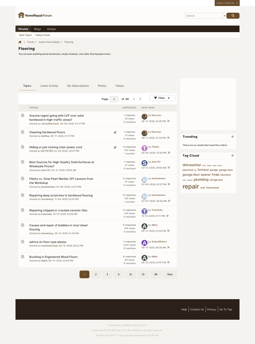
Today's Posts (42, 35)
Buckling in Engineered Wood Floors (53, 257)
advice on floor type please (47, 242)
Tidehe (155, 146)
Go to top (226, 309)
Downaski (46, 214)
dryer (220, 165)
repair (191, 186)
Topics (27, 85)
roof (202, 187)
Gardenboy (47, 199)
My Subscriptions (78, 85)
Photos (102, 85)
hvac (216, 174)
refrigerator (216, 179)
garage (214, 169)
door (204, 165)
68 (156, 274)
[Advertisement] (127, 65)
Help (184, 309)
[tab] (27, 85)
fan (195, 170)
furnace (203, 170)
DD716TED (47, 150)
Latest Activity (49, 85)
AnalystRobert (159, 241)
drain (215, 165)
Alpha (155, 224)
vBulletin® (127, 325)
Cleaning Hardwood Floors (47, 132)
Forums (23, 28)
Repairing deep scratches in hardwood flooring (61, 195)
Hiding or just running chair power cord (55, 147)
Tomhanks (157, 210)
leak (184, 180)
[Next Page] (140, 99)
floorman (156, 115)
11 (130, 274)
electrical (188, 169)
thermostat (212, 187)
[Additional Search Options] (225, 16)
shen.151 (45, 170)
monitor (190, 180)
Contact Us (197, 309)
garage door (226, 169)
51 (143, 274)
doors (209, 165)
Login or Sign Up (225, 2)
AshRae (45, 136)
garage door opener (197, 174)
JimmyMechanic (50, 123)
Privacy (211, 309)
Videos (119, 85)
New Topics (25, 35)
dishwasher (192, 165)
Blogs (37, 28)
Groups (51, 28)
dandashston (48, 186)
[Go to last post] (168, 121)
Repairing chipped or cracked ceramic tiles (58, 210)
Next (169, 274)
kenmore (226, 174)
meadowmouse (49, 245)
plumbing (201, 179)
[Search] (233, 16)
